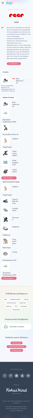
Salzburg (8, 306)
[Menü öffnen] (3, 3)
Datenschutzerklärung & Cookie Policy (16, 408)
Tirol (16, 306)
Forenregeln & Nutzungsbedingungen (15, 406)
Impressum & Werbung (16, 410)
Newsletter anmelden (17, 327)
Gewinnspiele (16, 343)
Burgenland (16, 309)
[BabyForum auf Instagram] (16, 376)
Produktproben (16, 350)
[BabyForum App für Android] (28, 376)
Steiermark (22, 303)
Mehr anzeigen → (9, 178)
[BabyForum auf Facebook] (5, 376)
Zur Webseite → (14, 63)
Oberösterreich (11, 303)
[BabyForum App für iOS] (22, 376)
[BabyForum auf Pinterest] (10, 376)
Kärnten (26, 299)
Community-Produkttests (16, 346)
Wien (5, 299)
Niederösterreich (15, 299)
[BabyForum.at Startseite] (9, 3)
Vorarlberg (23, 306)
